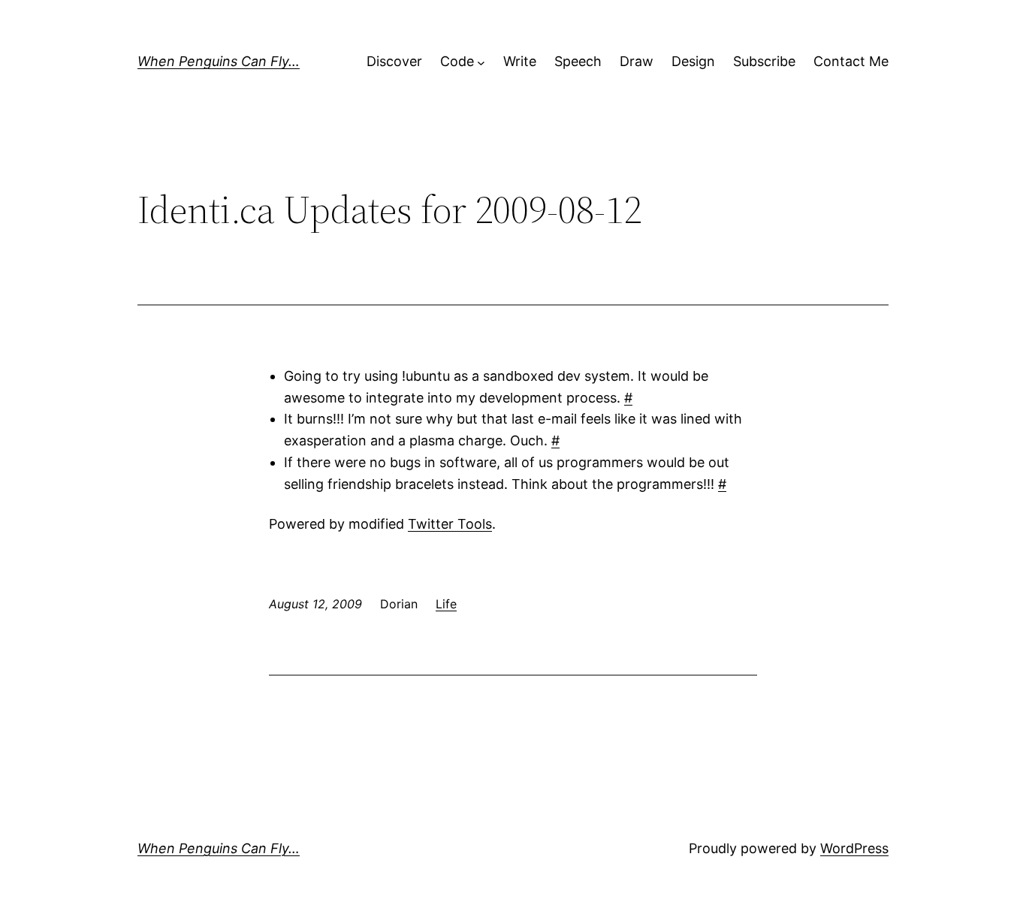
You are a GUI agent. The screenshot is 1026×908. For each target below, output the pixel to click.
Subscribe (764, 61)
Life (446, 603)
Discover (394, 61)
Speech (578, 61)
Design (693, 61)
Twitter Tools (450, 524)
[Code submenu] (481, 62)
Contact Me (851, 61)
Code (457, 61)
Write (519, 61)
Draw (636, 61)
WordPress (854, 848)
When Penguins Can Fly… (218, 61)
